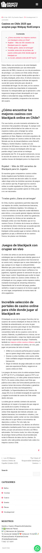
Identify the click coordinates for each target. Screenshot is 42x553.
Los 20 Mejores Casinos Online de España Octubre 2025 (10, 460)
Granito (6, 502)
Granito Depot (18, 17)
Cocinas (7, 493)
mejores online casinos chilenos (22, 342)
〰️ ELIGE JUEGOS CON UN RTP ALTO (22, 58)
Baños (6, 488)
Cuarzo (6, 498)
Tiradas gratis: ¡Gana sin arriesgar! (20, 48)
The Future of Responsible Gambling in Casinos (31, 460)
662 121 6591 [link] (8, 542)
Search (4, 470)
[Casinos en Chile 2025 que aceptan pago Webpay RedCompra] (38, 450)
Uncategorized (30, 17)
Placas (6, 507)
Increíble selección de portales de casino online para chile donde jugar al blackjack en (22, 52)
